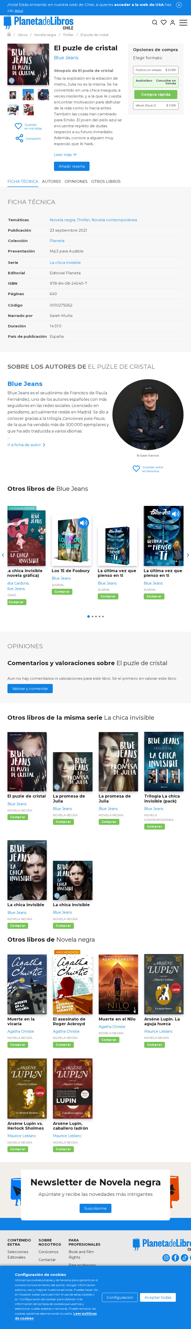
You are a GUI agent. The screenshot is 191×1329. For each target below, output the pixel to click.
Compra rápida (156, 94)
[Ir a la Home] (9, 35)
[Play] (83, 522)
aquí (19, 10)
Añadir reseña (72, 166)
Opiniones (76, 181)
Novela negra (62, 219)
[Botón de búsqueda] (155, 22)
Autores (51, 181)
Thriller (83, 219)
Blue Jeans (24, 383)
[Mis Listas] (162, 23)
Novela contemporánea (114, 219)
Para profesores (82, 1265)
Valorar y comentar (30, 688)
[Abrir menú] (183, 22)
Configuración (120, 1297)
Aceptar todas (157, 1297)
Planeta (57, 240)
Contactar (47, 1260)
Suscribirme (95, 1208)
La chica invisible (65, 262)
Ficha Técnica (22, 181)
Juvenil (58, 585)
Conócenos (48, 1252)
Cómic (11, 595)
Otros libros (106, 181)
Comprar (16, 602)
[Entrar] (171, 23)
